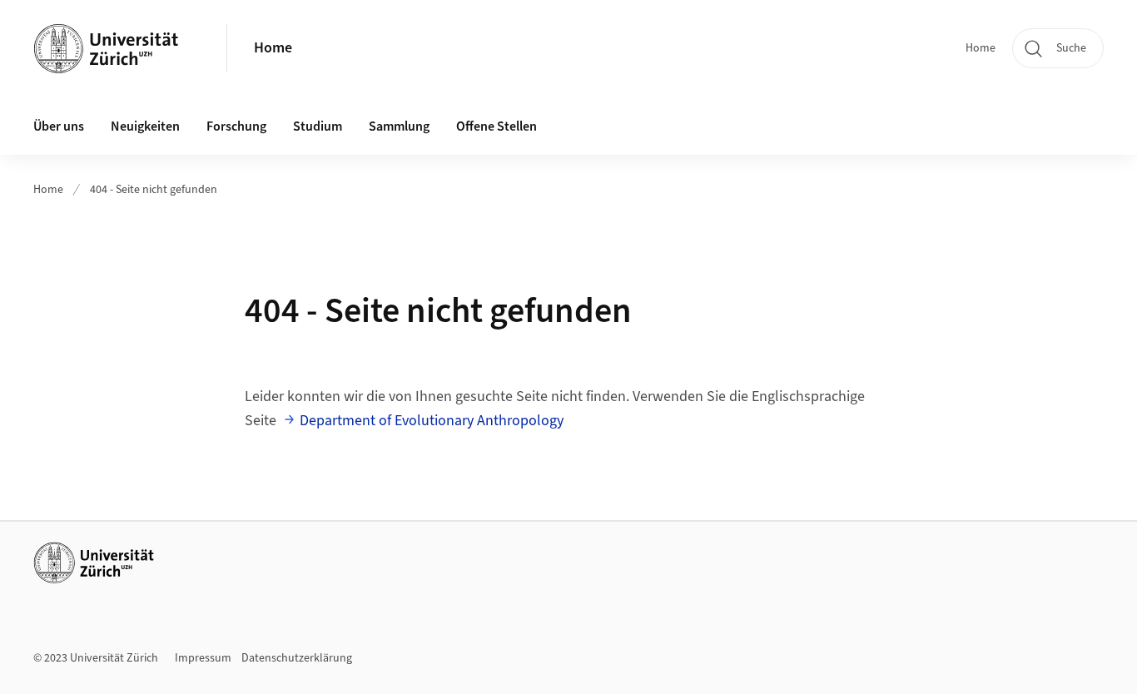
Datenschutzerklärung (296, 658)
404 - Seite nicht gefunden (153, 189)
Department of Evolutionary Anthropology (432, 420)
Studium (317, 126)
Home (273, 47)
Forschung (236, 126)
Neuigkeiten (145, 126)
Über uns (58, 126)
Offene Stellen (496, 126)
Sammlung (399, 126)
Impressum (203, 658)
